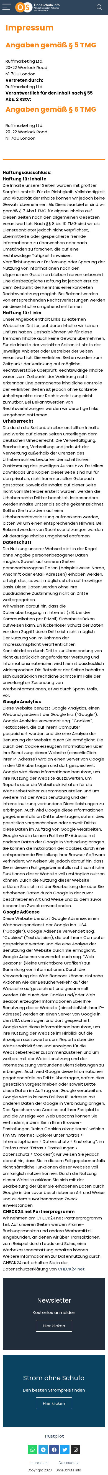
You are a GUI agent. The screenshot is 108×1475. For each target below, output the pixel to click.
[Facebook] (54, 1449)
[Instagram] (75, 1449)
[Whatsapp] (32, 1449)
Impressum (39, 1463)
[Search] (99, 7)
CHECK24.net (71, 1269)
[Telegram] (43, 1449)
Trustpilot (54, 1436)
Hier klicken (54, 1326)
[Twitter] (65, 1449)
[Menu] (6, 7)
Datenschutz (69, 1463)
